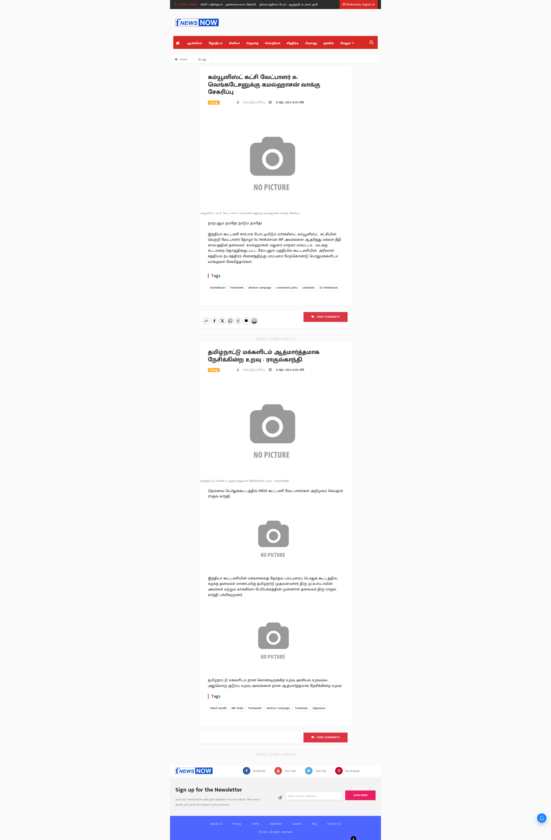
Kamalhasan (217, 287)
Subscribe (360, 795)
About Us (216, 823)
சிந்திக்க (293, 43)
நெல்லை (319, 708)
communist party (286, 287)
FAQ (314, 823)
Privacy (236, 823)
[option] (291, 4)
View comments (327, 316)
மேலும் (345, 43)
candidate (308, 287)
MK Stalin (237, 708)
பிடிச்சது (311, 43)
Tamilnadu (301, 708)
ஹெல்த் (252, 43)
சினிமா (234, 43)
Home (183, 59)
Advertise (276, 823)
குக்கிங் (328, 43)
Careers (297, 823)
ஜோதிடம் (216, 43)
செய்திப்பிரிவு (252, 102)
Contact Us (334, 823)
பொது (202, 59)
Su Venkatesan (328, 287)
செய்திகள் (272, 43)
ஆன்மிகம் (194, 43)
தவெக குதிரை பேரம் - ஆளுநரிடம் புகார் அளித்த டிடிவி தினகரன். (289, 4)
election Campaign (278, 708)
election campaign (259, 287)
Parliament (237, 287)
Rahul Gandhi (218, 708)
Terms (255, 823)
